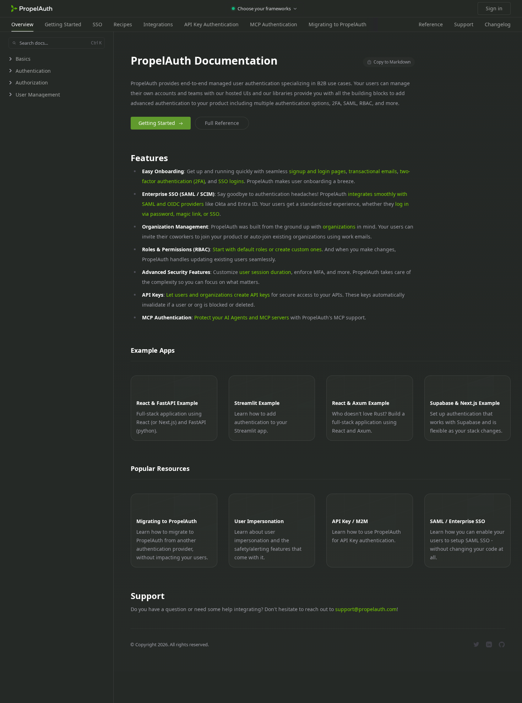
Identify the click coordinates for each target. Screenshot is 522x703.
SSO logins (231, 181)
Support (463, 24)
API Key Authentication (211, 24)
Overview (22, 24)
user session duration (265, 272)
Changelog (498, 24)
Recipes (123, 24)
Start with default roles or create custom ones (267, 249)
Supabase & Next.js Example (465, 403)
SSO (97, 24)
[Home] (31, 8)
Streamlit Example (256, 403)
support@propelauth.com (366, 609)
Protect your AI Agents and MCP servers (241, 317)
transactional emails (373, 171)
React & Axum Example (360, 403)
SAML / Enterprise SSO (457, 521)
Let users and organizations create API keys (218, 294)
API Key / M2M (350, 521)
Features (149, 158)
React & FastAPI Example (167, 403)
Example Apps (153, 350)
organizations (339, 226)
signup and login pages (317, 171)
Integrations (158, 24)
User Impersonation (259, 521)
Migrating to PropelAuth (337, 24)
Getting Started (63, 24)
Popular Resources (160, 468)
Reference (431, 24)
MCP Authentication (273, 24)
